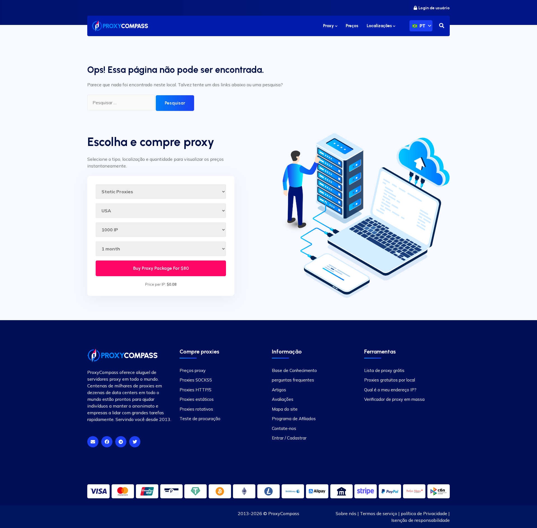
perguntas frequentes (293, 380)
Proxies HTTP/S (195, 389)
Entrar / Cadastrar (289, 438)
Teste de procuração (200, 418)
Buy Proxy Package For (161, 268)
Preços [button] (352, 25)
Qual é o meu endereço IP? (390, 389)
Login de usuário (434, 8)
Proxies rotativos (196, 409)
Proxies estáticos (197, 399)
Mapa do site (285, 409)
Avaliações (282, 399)
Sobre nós (346, 513)
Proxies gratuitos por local (389, 380)
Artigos (279, 389)
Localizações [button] (380, 25)
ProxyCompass (283, 513)
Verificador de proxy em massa (394, 399)
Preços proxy (193, 370)
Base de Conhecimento (294, 370)
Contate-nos (284, 428)
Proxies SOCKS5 (196, 380)
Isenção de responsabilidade (420, 520)
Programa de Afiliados (294, 418)
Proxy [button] (329, 25)
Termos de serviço (378, 513)
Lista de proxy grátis (384, 370)
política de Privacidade (424, 513)
